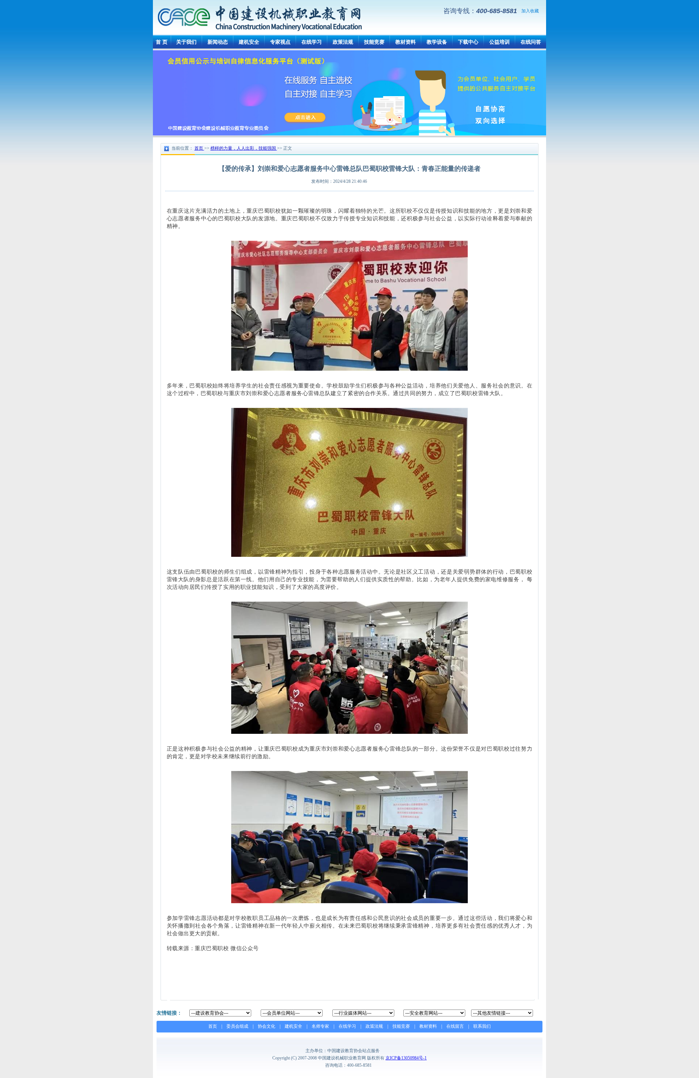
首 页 (161, 42)
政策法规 (343, 42)
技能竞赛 (374, 42)
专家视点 (280, 42)
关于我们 (186, 42)
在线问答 (531, 42)
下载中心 (468, 42)
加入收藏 (530, 10)
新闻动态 (218, 42)
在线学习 (311, 42)
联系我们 (482, 1026)
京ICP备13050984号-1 (406, 1058)
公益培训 (499, 42)
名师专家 (320, 1026)
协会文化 (266, 1026)
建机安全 (249, 42)
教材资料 (405, 42)
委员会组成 (237, 1026)
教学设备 (437, 42)
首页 (212, 1026)
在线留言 (455, 1026)
